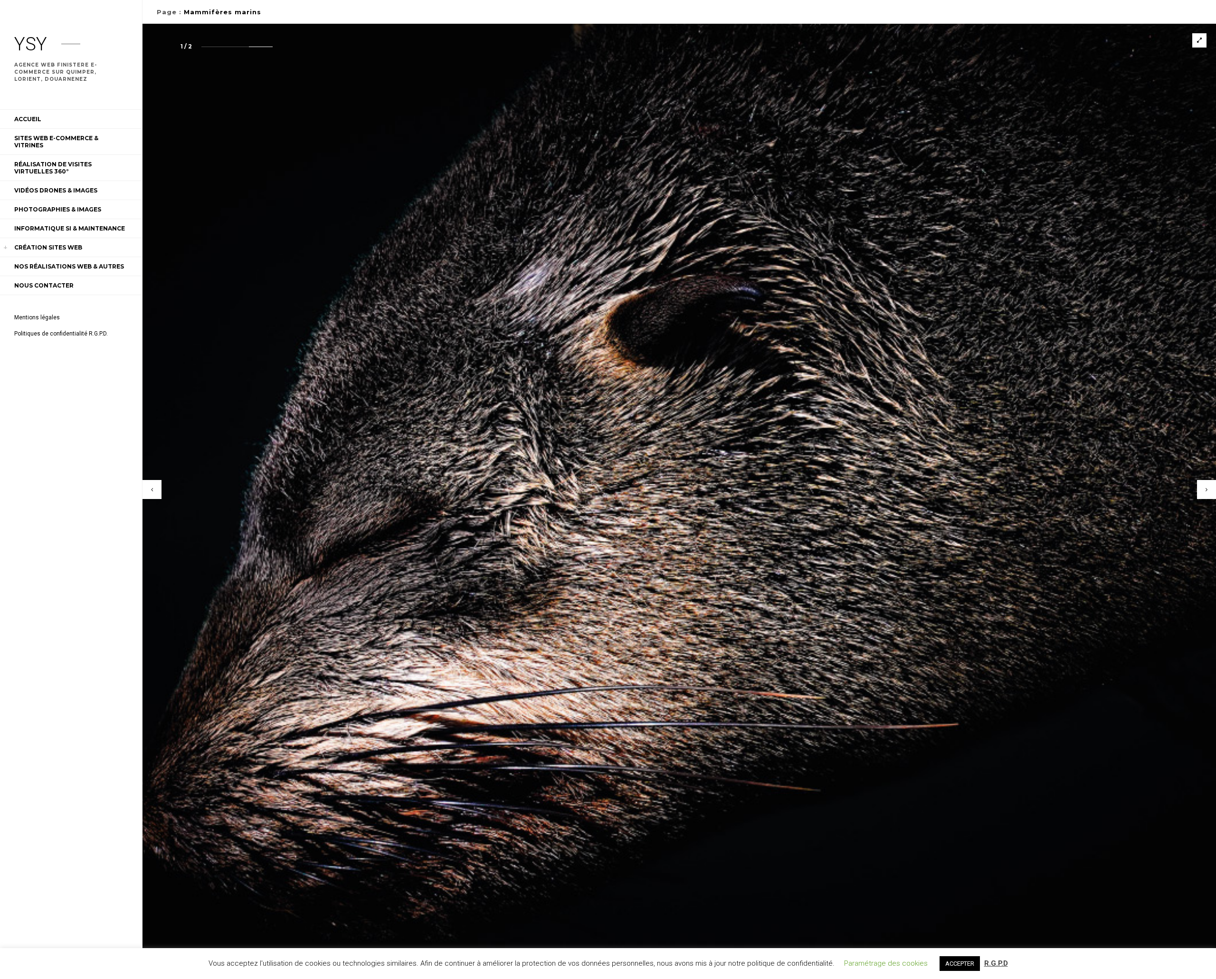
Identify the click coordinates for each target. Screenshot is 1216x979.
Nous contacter (44, 285)
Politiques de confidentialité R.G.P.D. (61, 333)
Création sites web (48, 247)
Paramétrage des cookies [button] (886, 963)
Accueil (27, 119)
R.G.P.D (996, 963)
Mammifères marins (222, 12)
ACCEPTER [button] (959, 963)
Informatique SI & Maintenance (69, 228)
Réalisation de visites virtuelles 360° (53, 168)
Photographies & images (57, 209)
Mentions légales (37, 317)
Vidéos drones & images (55, 190)
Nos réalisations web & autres (69, 266)
